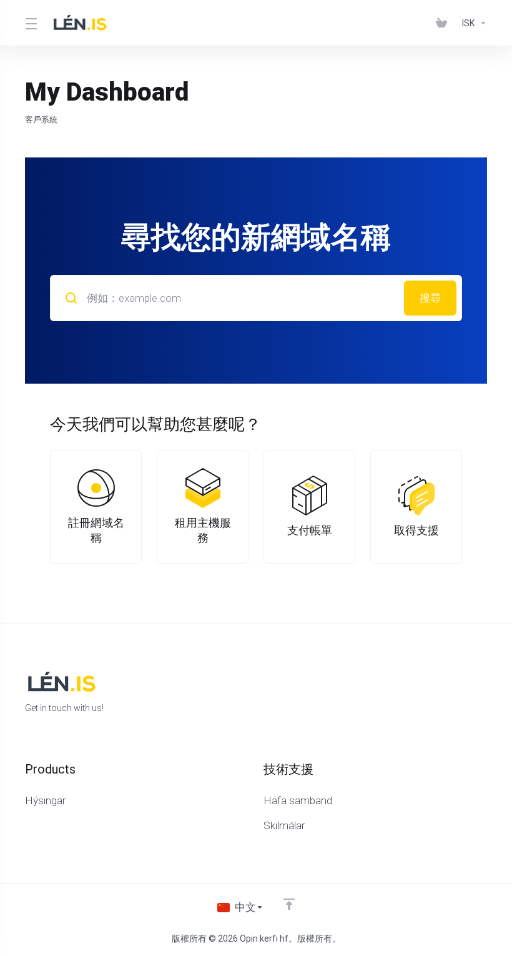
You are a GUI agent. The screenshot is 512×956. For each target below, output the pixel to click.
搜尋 (430, 298)
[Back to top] (289, 904)
